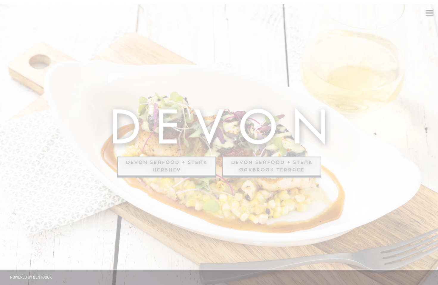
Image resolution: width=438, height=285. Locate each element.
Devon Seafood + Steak (166, 162)
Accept (61, 226)
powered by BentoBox (31, 277)
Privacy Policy (45, 213)
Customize (61, 260)
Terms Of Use (77, 213)
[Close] (109, 111)
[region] (61, 191)
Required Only (61, 243)
